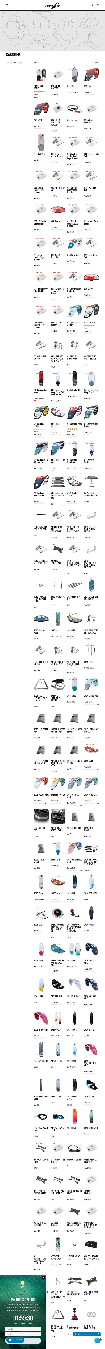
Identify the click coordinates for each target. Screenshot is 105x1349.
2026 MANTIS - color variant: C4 (57, 1004)
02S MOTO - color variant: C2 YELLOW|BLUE (40, 128)
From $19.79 (87, 229)
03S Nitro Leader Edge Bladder (41, 290)
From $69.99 (54, 1168)
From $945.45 (88, 432)
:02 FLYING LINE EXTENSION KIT (40, 1192)
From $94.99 (87, 1199)
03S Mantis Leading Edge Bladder (72, 223)
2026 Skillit (89, 1030)
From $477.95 (54, 432)
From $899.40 (37, 160)
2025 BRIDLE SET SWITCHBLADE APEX (74, 664)
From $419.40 (54, 227)
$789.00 (53, 1102)
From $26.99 (70, 834)
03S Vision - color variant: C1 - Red (88, 297)
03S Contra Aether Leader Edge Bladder (73, 156)
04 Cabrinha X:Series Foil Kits (91, 494)
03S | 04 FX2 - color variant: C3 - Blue (85, 333)
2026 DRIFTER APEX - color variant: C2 (88, 971)
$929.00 (86, 899)
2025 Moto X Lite (58, 795)
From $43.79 (70, 164)
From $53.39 (37, 265)
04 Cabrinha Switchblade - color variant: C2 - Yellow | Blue (40, 503)
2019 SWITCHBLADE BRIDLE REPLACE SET (74, 564)
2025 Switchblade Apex (74, 860)
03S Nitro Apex (73, 255)
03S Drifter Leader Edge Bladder (72, 190)
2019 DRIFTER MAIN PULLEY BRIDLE (90, 529)
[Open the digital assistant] (97, 1340)
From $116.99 (54, 94)
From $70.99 (37, 670)
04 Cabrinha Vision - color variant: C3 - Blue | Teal (68, 503)
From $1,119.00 (54, 1002)
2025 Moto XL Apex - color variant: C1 (68, 805)
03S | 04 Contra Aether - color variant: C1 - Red (68, 333)
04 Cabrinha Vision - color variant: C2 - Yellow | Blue (74, 503)
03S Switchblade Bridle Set (74, 290)
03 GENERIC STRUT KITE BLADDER (55, 122)
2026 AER (38, 924)
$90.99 (69, 365)
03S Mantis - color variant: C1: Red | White (52, 229)
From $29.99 (37, 1199)
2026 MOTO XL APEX (90, 997)
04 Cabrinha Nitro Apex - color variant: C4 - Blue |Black (52, 470)
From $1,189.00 (88, 1102)
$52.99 (36, 365)
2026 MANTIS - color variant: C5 (60, 1004)
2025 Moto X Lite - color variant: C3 (54, 803)
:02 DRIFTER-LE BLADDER (90, 1160)
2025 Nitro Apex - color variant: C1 (85, 803)
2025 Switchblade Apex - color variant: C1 (68, 870)
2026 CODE (71, 960)
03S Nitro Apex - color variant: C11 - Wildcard (71, 263)
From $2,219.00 (88, 1004)
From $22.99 (54, 131)
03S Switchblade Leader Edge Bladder (57, 291)
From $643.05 (88, 92)
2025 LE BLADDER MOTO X (91, 730)
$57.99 (86, 365)
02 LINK (70, 86)
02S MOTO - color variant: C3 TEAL (43, 128)
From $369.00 (37, 1105)
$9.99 (69, 605)
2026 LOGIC (38, 996)
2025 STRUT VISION (39, 860)
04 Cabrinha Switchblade (39, 494)
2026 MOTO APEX (74, 996)
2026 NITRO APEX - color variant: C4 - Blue (43, 1038)
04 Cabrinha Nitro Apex (58, 461)
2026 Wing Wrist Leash (58, 1129)
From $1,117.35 (71, 868)
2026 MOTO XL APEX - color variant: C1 (85, 1006)
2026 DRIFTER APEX (90, 961)
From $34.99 (37, 569)
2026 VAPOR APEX (72, 1097)
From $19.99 (70, 1199)
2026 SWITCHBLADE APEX (90, 1063)
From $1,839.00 (71, 1067)
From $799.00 (54, 468)
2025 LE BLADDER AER (41, 730)
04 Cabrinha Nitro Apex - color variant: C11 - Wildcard (54, 470)
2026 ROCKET (72, 1030)
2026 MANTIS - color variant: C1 (52, 1004)
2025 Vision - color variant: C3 (57, 901)
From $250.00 (88, 605)
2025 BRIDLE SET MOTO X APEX (58, 663)
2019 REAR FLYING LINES (56, 562)
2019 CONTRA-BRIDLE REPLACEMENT (57, 529)
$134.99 (36, 535)
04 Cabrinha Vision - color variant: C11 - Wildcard (71, 503)
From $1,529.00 (88, 969)
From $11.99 (37, 1269)
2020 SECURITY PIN (73, 598)
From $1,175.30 (55, 971)
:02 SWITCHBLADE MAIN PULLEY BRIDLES (40, 1259)
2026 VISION (89, 1096)
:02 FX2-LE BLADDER (88, 1192)
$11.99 (69, 937)
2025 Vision (55, 893)
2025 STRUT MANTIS (89, 829)
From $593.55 (37, 126)
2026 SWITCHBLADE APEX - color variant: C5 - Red (85, 1073)
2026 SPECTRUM (41, 1061)
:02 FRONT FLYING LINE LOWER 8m (58, 1192)
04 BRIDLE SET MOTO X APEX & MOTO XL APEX (57, 358)
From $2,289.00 (55, 1036)
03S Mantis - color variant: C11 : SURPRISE (54, 229)
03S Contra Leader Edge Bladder (39, 190)
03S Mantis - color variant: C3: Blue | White (62, 229)
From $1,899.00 (71, 966)
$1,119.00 (69, 1105)
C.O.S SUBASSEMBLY (73, 1327)
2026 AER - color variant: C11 (40, 932)
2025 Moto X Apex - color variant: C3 (40, 803)
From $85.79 (37, 198)
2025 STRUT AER (74, 828)
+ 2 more (97, 704)
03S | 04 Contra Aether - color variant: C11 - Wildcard (71, 333)
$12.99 (36, 607)
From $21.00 (54, 569)
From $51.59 (70, 198)
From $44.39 (37, 333)
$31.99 (52, 706)
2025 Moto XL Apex (73, 796)
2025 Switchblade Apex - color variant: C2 (71, 870)
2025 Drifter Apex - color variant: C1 (85, 704)
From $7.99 (87, 537)
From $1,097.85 (88, 702)
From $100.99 (54, 670)
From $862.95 (37, 501)
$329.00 (86, 1264)
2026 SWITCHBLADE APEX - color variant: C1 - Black (88, 1073)
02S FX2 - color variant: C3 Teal (91, 94)
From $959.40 (37, 639)
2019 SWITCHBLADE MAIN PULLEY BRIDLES (90, 564)
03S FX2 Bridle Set (90, 189)
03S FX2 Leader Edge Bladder (40, 222)
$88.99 (53, 836)
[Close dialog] (43, 1277)
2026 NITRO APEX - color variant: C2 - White (40, 1038)
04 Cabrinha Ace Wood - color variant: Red (35, 400)
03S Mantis (55, 221)
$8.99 (85, 573)
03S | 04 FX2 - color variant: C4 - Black (88, 333)
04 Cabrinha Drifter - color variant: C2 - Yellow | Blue (40, 437)
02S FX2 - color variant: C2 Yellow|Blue (88, 94)
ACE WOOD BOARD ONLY (56, 1257)
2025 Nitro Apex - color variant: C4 (93, 803)
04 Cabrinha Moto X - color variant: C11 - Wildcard (71, 437)
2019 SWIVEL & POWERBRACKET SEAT (40, 599)
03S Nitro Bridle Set (90, 256)
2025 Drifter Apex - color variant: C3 (91, 704)
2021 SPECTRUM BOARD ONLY (91, 598)
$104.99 (53, 367)
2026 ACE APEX (90, 893)
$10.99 (52, 1303)
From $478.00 (71, 501)
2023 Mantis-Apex (39, 631)
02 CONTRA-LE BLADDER (57, 87)
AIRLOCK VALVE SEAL (73, 1257)
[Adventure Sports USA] (52, 5)
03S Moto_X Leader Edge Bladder (39, 257)
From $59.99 (87, 639)
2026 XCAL (71, 1128)
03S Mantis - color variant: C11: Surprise (57, 229)
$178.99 (53, 605)
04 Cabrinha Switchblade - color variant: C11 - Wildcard (38, 503)
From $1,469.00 (38, 966)
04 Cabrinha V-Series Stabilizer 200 (57, 495)
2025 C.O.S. (89, 662)
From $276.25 (71, 636)
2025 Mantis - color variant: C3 (91, 769)
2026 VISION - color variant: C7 (91, 1104)
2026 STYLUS (56, 1061)
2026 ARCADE (89, 924)
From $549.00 (71, 261)
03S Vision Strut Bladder (57, 323)
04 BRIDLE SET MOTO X (40, 357)
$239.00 (53, 504)
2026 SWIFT (72, 1061)
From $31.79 (54, 162)
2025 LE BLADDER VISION (74, 762)
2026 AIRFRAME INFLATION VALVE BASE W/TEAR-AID (57, 927)
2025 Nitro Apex (90, 795)
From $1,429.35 (71, 803)
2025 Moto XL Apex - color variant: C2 (71, 805)
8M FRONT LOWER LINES (41, 1160)
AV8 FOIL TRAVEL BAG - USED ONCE (91, 1257)
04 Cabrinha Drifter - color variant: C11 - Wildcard (38, 437)
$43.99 (69, 573)
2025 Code (71, 696)
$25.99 (53, 1136)
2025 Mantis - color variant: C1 (85, 769)
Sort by (35, 63)
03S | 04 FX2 (89, 322)
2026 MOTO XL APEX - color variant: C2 (88, 1006)
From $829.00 (37, 930)
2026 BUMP (38, 960)
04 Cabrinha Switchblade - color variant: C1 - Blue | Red (35, 503)
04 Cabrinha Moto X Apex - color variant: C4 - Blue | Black (85, 434)
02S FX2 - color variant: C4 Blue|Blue (93, 94)
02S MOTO (38, 120)
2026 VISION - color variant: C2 (88, 1104)
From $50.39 (37, 297)
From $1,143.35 (38, 801)
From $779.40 (87, 398)
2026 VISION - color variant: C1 (85, 1104)
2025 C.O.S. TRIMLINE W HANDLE (55, 698)
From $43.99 (70, 537)
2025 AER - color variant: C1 (68, 638)
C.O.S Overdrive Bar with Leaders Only (57, 1328)
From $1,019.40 (88, 468)
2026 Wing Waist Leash (41, 1129)
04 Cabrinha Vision (72, 494)
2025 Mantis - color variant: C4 (93, 769)
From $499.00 (88, 331)
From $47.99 (37, 738)
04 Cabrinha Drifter (39, 425)
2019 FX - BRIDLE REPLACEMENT (41, 562)
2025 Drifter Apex (91, 696)
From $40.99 (54, 537)
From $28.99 (87, 836)
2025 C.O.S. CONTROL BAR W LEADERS (40, 698)
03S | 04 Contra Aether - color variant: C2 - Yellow (74, 333)
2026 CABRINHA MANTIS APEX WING (57, 962)
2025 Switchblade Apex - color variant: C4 (76, 870)
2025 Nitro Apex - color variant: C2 (88, 803)
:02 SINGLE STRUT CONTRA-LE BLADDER (91, 1225)
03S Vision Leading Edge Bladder (39, 324)
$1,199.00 (86, 930)
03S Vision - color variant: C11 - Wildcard (85, 297)
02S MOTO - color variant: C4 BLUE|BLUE (38, 128)
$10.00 (69, 1264)
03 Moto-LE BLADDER (89, 121)
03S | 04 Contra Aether (73, 323)
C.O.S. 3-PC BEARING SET (89, 1327)
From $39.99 (70, 126)
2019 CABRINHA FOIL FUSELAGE (40, 528)
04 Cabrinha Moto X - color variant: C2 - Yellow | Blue (76, 437)
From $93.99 (37, 769)
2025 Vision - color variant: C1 (52, 901)
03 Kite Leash (72, 120)
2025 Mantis (89, 761)
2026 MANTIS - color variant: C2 (54, 1004)
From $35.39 (54, 263)
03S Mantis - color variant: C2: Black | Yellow (60, 229)
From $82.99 (87, 738)
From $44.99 (37, 1231)
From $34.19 (54, 196)
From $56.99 (87, 870)
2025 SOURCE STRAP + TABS (57, 829)
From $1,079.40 (88, 801)
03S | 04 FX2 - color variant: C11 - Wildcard (91, 333)
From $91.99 (54, 738)
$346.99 (36, 706)
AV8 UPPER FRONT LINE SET (73, 1293)
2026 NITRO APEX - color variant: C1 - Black (38, 1038)
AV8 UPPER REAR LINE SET (91, 1293)
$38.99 (53, 1199)
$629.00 (36, 1067)
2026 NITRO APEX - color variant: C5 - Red (35, 1038)
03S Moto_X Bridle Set (55, 256)
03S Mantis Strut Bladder (91, 222)
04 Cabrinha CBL (74, 390)
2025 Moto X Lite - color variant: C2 (52, 803)
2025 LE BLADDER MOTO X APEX (41, 762)
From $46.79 (87, 162)
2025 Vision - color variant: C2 (54, 901)
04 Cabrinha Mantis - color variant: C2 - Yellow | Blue (57, 434)
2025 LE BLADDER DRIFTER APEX (58, 730)
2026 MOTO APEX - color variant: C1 (68, 1004)
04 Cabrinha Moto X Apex (91, 425)
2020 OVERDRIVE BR (58, 598)
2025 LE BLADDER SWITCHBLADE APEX (58, 763)
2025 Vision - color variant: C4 (60, 901)
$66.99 (53, 937)
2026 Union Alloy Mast (41, 1097)
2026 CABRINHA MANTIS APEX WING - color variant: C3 (52, 973)
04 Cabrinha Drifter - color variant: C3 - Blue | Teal (35, 437)
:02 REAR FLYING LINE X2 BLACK (74, 1224)
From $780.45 (37, 434)
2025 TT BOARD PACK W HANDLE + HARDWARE (91, 861)
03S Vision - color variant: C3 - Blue (93, 297)
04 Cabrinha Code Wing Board (91, 391)
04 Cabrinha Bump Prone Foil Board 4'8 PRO (57, 392)
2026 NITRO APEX (41, 1030)
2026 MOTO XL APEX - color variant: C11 (91, 1006)
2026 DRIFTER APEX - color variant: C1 (85, 971)
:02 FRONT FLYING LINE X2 (74, 1192)
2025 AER (71, 630)
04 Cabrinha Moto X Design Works (41, 461)
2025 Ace (54, 630)
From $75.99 (70, 672)
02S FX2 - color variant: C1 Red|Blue (85, 94)
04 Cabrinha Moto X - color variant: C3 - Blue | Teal (68, 437)
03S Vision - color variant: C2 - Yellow (91, 297)
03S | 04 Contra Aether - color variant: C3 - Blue (76, 333)
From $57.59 (37, 229)
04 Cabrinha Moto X (74, 425)
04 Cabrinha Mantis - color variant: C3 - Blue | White (52, 434)
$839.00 (53, 1067)
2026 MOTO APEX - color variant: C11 (74, 1004)
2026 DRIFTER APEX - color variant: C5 (93, 971)
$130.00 (53, 1336)
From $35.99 (87, 263)
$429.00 (36, 97)
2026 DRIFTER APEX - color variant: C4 (91, 971)
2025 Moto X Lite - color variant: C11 (60, 803)
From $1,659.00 (88, 1071)
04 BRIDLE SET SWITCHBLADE (90, 357)
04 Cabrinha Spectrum (72, 461)
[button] (93, 5)
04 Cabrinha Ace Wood (40, 391)
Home (7, 63)
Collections (13, 63)
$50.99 (36, 1136)
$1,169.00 (86, 501)
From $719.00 (70, 899)
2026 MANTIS (56, 996)
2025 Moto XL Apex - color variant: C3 (74, 805)
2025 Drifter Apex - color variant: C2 (88, 704)
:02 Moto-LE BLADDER (55, 1224)
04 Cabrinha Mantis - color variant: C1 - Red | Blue (60, 434)
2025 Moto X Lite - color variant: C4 (57, 803)
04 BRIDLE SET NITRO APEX (73, 357)
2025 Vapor (38, 893)
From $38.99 (87, 196)
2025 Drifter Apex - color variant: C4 (93, 704)
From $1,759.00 (71, 1002)
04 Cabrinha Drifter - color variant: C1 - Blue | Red (43, 437)
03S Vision (88, 289)
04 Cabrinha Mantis (55, 425)
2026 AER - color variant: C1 (35, 932)
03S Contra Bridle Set (91, 155)
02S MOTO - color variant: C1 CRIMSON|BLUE (35, 128)
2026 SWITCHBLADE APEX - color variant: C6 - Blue (93, 1073)
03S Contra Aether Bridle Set (58, 155)
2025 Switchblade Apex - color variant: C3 (74, 870)
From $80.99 (87, 1168)
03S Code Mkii (39, 154)
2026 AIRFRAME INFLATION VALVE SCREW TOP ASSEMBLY (74, 927)
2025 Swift (55, 859)
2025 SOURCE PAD (39, 829)
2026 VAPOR (56, 1096)
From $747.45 (70, 434)
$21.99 (36, 1168)
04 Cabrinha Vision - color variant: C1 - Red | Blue (76, 503)
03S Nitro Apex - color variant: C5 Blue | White (68, 263)
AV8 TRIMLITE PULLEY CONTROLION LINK (58, 1294)
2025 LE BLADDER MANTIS (74, 730)
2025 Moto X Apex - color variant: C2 (38, 803)
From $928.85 (71, 702)
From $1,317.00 (38, 468)
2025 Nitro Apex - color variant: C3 (91, 803)
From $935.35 (54, 801)
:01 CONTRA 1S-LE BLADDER (58, 1160)
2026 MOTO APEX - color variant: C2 (71, 1004)
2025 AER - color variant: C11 (74, 638)
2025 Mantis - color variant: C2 (88, 769)
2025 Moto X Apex (41, 795)
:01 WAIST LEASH (74, 1159)
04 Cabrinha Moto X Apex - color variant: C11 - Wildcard (88, 434)
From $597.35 (87, 767)
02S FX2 (87, 86)
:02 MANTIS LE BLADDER (40, 1224)
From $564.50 (71, 331)
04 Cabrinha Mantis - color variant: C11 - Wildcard (54, 434)
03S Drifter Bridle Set (58, 189)
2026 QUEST (56, 1030)
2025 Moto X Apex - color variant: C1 (35, 803)
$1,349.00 (36, 1002)
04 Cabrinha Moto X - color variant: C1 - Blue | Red (74, 437)
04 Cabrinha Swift (89, 461)
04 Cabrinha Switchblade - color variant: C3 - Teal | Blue (43, 503)
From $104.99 (87, 128)
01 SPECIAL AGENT (38, 87)
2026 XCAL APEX (91, 1128)
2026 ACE (71, 893)
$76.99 (36, 836)
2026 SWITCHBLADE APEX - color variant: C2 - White (91, 1073)
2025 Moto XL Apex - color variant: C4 (76, 805)
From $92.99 (54, 771)
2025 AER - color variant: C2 (71, 638)
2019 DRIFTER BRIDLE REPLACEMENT (73, 529)
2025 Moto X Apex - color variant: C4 (43, 803)
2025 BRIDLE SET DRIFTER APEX (91, 631)
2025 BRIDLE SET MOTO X (41, 663)
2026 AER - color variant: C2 (38, 932)
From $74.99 (70, 769)
